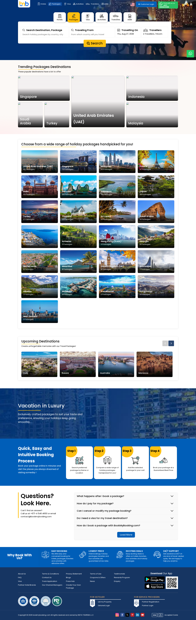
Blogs (68, 577)
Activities (80, 4)
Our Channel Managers (52, 585)
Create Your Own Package (73, 586)
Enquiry (117, 581)
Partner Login (147, 605)
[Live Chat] (190, 52)
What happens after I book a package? (100, 496)
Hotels (43, 4)
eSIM (106, 4)
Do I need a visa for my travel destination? (102, 518)
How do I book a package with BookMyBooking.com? (108, 525)
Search (96, 43)
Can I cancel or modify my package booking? (104, 510)
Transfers (95, 4)
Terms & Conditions (50, 573)
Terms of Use (95, 573)
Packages (56, 4)
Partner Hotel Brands (27, 585)
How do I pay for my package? (95, 503)
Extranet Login (104, 605)
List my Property (104, 602)
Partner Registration (150, 602)
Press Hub (70, 581)
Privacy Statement (74, 573)
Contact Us (46, 577)
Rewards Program (122, 577)
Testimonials (119, 573)
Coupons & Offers (97, 577)
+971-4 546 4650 (39, 513)
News (92, 581)
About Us (22, 573)
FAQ (19, 577)
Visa (69, 4)
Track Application (49, 581)
